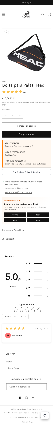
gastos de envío (23, 102)
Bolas (38, 220)
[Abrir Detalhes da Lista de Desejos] (45, 415)
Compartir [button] (10, 238)
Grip (15, 220)
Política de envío (37, 417)
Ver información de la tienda (18, 192)
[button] (3, 14)
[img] (12, 92)
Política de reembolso (20, 413)
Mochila (15, 215)
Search (9, 361)
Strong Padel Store (24, 409)
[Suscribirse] (43, 386)
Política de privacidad (40, 413)
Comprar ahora (26, 134)
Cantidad (6, 109)
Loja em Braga (12, 368)
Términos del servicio (20, 417)
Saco (38, 215)
